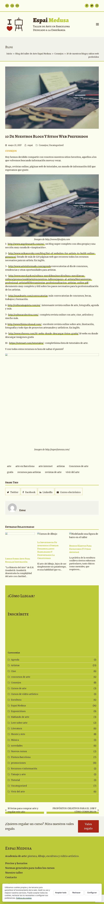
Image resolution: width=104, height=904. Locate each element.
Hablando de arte (20, 717)
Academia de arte (16, 856)
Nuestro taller (14, 872)
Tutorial (15, 780)
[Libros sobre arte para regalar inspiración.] (20, 542)
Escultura (16, 699)
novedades (17, 745)
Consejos (43, 145)
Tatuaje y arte (18, 774)
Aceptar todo (60, 892)
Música (15, 740)
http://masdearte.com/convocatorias (28, 295)
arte (9, 466)
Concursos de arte (78, 466)
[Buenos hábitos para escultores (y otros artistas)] (84, 535)
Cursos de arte (18, 688)
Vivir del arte (18, 791)
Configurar (92, 892)
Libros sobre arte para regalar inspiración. (17, 560)
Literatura (16, 728)
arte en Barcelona (24, 466)
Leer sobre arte (19, 722)
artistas (61, 466)
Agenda (15, 659)
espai (30, 145)
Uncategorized (56, 145)
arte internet (46, 466)
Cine (13, 671)
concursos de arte (20, 677)
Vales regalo (88, 826)
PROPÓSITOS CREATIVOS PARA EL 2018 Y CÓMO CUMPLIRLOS (71, 810)
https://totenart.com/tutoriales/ (26, 343)
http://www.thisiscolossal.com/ (24, 324)
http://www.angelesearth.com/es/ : (26, 244)
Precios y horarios (16, 863)
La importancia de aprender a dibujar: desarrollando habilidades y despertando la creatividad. (48, 550)
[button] (97, 24)
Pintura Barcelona (20, 757)
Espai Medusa (18, 705)
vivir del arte (72, 472)
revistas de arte (53, 472)
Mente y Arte (18, 734)
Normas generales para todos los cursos (30, 868)
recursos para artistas (29, 472)
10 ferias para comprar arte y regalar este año (21, 810)
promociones (18, 762)
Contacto (11, 877)
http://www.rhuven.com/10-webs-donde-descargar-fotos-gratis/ (43, 333)
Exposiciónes (18, 711)
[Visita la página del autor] (12, 507)
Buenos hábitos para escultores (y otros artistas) (80, 549)
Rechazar (76, 892)
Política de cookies (24, 898)
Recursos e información (24, 768)
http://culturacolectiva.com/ (23, 314)
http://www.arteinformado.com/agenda (29, 266)
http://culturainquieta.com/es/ (24, 305)
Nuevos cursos (19, 751)
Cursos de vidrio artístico (24, 694)
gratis (10, 472)
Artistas (15, 665)
